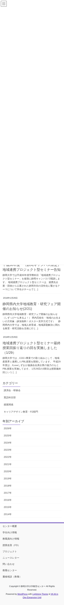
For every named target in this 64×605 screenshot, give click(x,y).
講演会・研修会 (12, 390)
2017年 (8, 492)
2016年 (8, 500)
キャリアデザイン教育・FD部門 (21, 411)
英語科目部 (10, 397)
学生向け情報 (10, 532)
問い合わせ (9, 564)
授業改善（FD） (11, 545)
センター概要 (10, 526)
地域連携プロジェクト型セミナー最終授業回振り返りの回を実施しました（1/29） (32, 347)
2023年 (8, 449)
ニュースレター (11, 557)
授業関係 (8, 404)
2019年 (8, 478)
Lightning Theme (40, 594)
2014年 (8, 514)
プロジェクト (10, 551)
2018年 (8, 485)
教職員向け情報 (11, 538)
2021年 (8, 464)
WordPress (22, 594)
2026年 (8, 428)
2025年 (8, 435)
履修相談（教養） (12, 576)
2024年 (8, 442)
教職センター (10, 570)
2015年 (8, 507)
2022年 (8, 457)
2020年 (8, 471)
